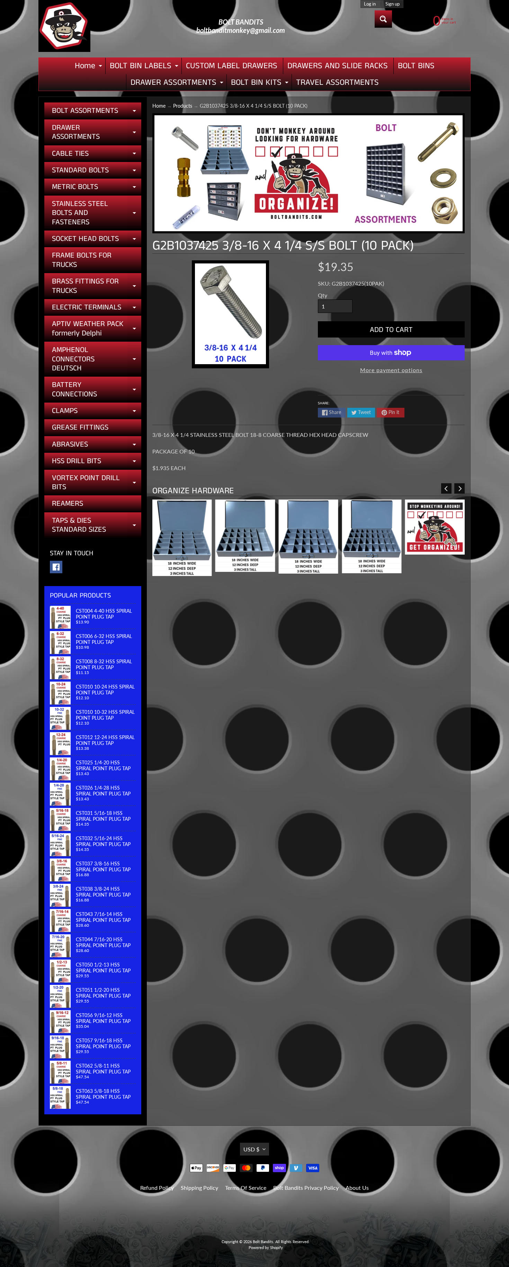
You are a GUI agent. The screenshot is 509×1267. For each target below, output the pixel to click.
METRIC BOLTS (96, 188)
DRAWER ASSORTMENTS (178, 84)
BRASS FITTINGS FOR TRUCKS (96, 286)
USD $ (251, 1149)
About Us (357, 1187)
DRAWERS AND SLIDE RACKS (337, 66)
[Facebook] (56, 567)
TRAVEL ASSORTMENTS (337, 82)
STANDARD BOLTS (96, 172)
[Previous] (446, 488)
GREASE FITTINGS (80, 427)
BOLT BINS (416, 66)
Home (89, 67)
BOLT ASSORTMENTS (96, 112)
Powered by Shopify (266, 1247)
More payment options (391, 370)
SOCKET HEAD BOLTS (96, 240)
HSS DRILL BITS (96, 462)
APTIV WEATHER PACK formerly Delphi (96, 329)
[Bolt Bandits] (64, 26)
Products (182, 106)
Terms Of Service (245, 1187)
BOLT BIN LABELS (145, 67)
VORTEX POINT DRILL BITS (96, 483)
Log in (370, 4)
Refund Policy (157, 1187)
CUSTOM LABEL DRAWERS (231, 66)
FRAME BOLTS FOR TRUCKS (81, 260)
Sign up (392, 4)
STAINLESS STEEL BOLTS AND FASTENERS (96, 212)
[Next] (459, 488)
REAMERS (67, 503)
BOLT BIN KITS (260, 84)
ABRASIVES (96, 446)
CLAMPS (96, 412)
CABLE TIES (96, 155)
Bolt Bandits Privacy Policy (306, 1187)
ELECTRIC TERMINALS (96, 309)
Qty (322, 295)
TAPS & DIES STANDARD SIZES (96, 525)
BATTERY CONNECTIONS (96, 390)
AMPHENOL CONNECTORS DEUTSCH (96, 359)
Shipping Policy (199, 1187)
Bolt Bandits (263, 1241)
